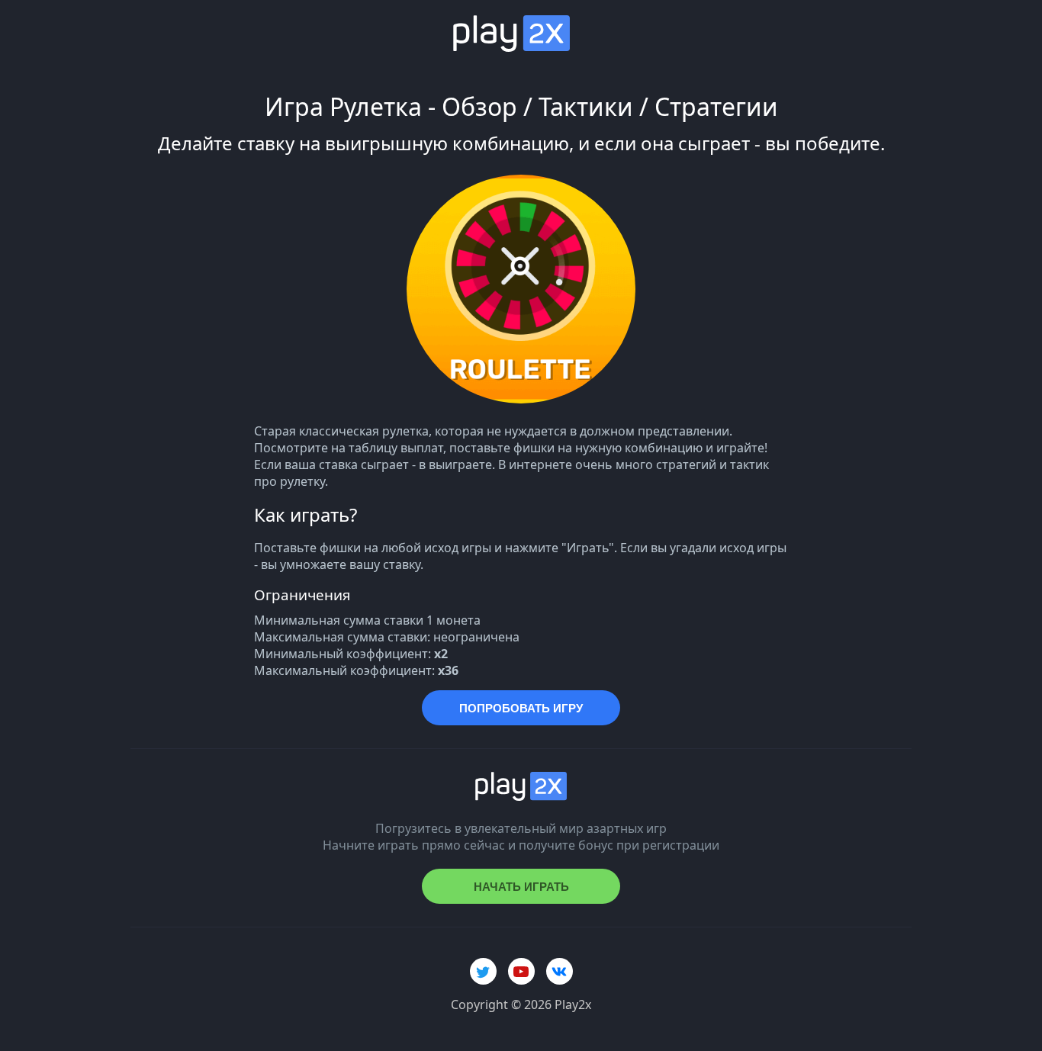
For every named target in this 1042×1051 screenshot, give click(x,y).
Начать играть (521, 886)
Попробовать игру (521, 708)
